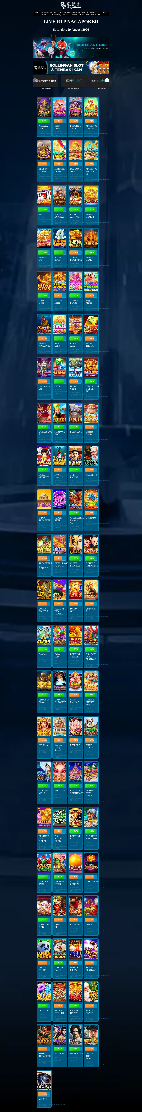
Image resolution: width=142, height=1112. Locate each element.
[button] (107, 80)
